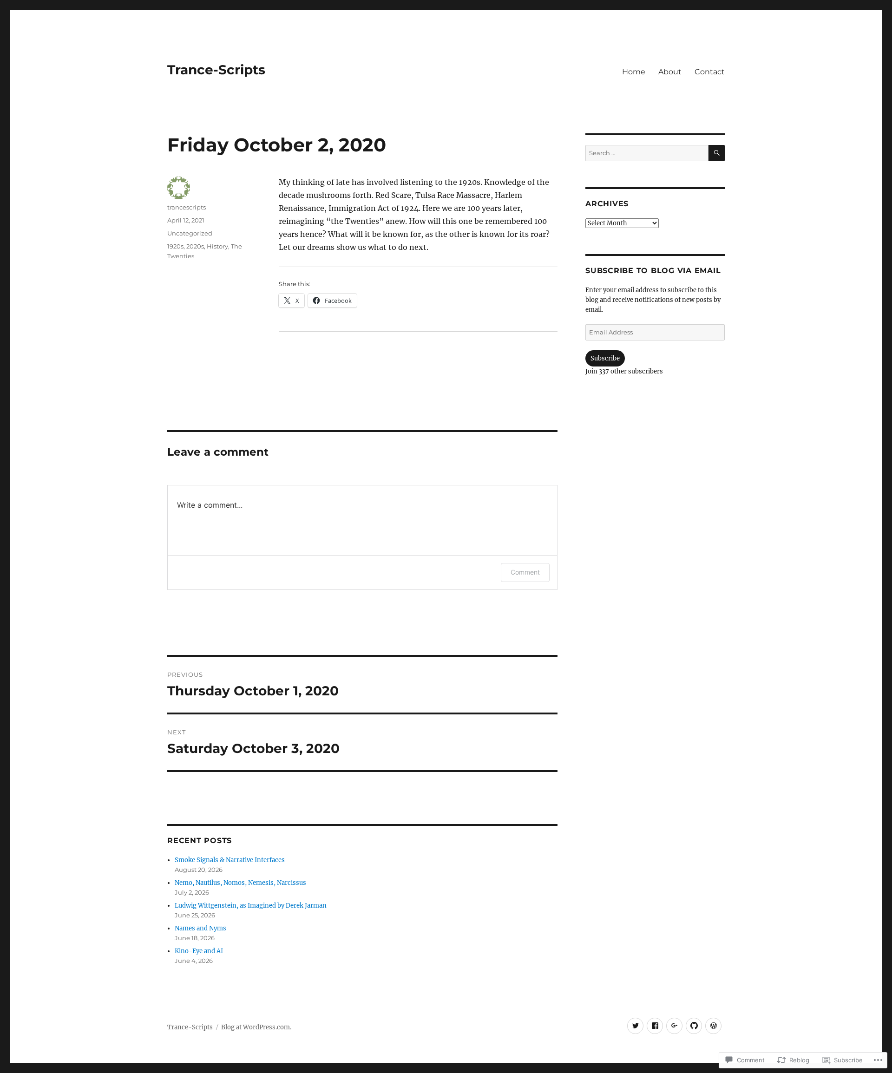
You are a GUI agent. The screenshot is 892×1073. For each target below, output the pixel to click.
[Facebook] (655, 1026)
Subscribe (605, 358)
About (670, 71)
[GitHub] (694, 1026)
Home (633, 71)
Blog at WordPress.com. (256, 1027)
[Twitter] (635, 1026)
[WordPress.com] (713, 1026)
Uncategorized (189, 233)
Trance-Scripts (216, 70)
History (217, 246)
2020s (195, 246)
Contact (710, 71)
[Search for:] (646, 153)
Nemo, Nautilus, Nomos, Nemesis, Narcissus (240, 883)
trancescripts (186, 207)
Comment (525, 572)
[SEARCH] (716, 153)
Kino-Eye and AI (199, 951)
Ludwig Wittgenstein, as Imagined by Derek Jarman (251, 905)
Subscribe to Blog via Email (653, 270)
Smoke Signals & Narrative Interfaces (230, 860)
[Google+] (674, 1026)
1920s (175, 246)
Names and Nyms (200, 928)
